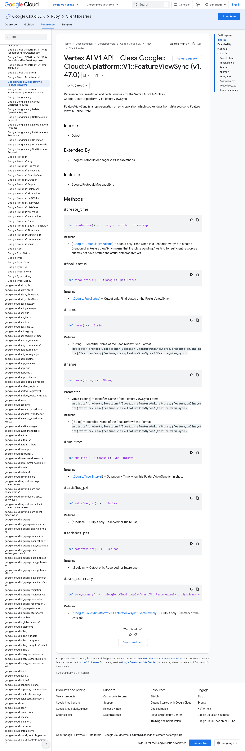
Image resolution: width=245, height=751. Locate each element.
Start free (229, 16)
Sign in (236, 4)
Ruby (55, 16)
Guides (29, 24)
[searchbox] (26, 37)
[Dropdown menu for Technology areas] (78, 4)
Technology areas (62, 4)
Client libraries (78, 16)
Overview (11, 24)
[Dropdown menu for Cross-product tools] (118, 4)
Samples (67, 24)
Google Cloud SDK (28, 16)
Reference (48, 24)
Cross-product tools (100, 4)
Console (184, 4)
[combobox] (151, 4)
